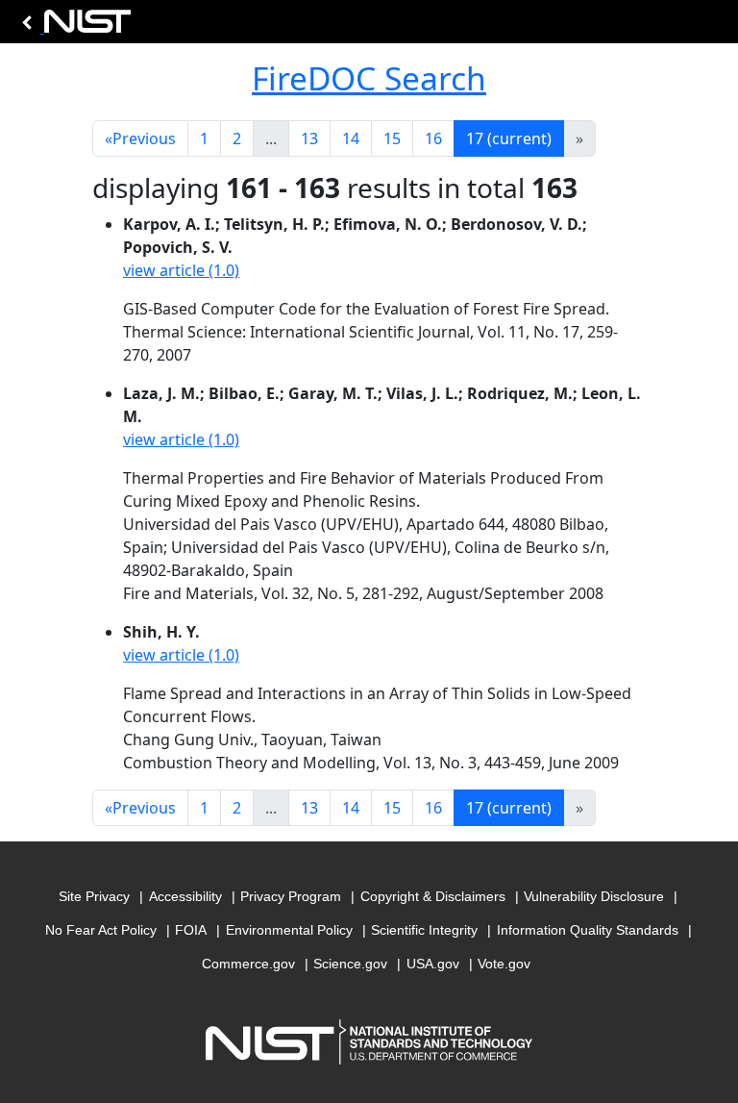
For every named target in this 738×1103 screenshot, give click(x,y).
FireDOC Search (369, 78)
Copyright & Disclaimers (432, 896)
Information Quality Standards (587, 930)
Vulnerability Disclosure (594, 896)
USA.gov (432, 963)
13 (309, 138)
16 (433, 138)
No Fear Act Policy (101, 930)
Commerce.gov (248, 963)
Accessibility (185, 896)
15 (392, 138)
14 (350, 138)
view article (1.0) (181, 270)
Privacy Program (290, 896)
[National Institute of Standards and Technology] (73, 26)
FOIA (191, 930)
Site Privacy (94, 896)
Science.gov (350, 963)
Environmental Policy (289, 930)
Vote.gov (504, 963)
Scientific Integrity (424, 930)
